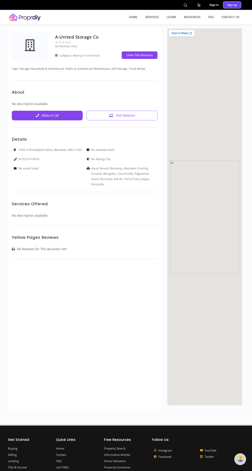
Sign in (214, 5)
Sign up (232, 5)
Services (152, 17)
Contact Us (230, 17)
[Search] (185, 5)
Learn (171, 17)
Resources (192, 17)
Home (133, 17)
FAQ (211, 17)
